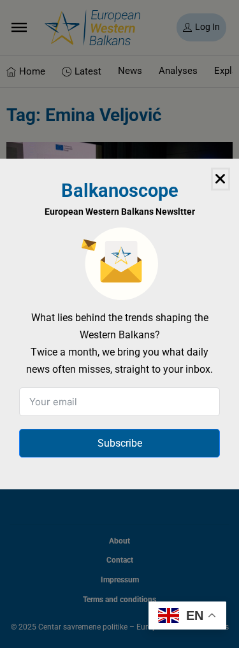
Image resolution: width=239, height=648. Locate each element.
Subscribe (120, 443)
